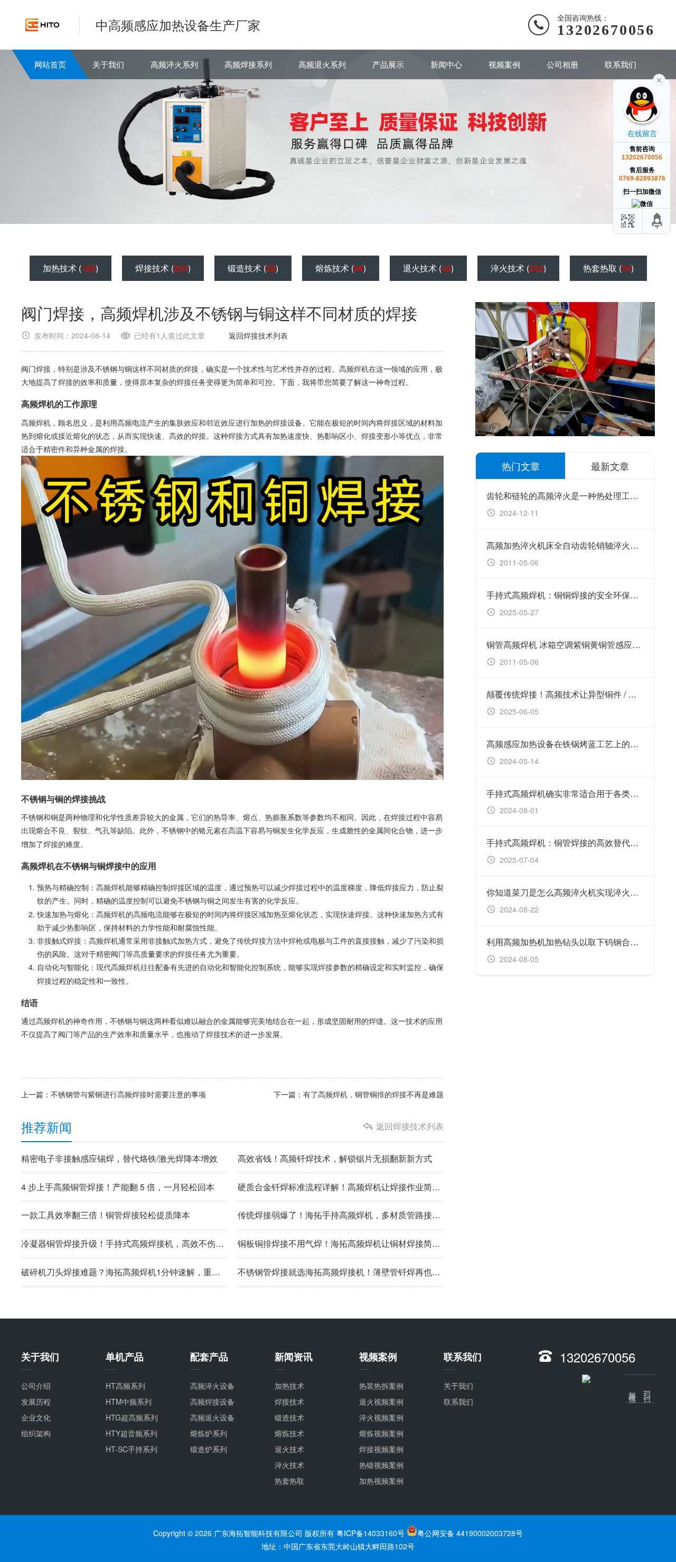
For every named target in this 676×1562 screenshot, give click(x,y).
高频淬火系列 (174, 64)
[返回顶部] (657, 221)
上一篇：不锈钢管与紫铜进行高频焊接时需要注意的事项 (113, 1094)
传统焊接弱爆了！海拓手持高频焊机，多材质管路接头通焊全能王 (341, 1215)
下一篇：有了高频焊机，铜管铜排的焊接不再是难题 (359, 1094)
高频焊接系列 (248, 64)
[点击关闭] (659, 79)
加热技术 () (70, 268)
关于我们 (108, 64)
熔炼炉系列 (208, 1433)
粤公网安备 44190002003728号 (470, 1533)
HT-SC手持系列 (131, 1449)
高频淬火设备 (212, 1385)
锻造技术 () (253, 268)
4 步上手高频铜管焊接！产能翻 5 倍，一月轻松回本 (117, 1187)
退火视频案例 (381, 1401)
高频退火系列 (322, 64)
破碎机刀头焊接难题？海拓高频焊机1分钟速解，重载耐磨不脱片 (124, 1272)
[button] (527, 432)
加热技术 (289, 1385)
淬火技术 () (518, 268)
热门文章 (521, 466)
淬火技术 (289, 1465)
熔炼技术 (289, 1433)
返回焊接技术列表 (258, 335)
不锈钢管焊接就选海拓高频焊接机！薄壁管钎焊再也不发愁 (341, 1272)
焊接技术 (289, 1401)
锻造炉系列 (208, 1449)
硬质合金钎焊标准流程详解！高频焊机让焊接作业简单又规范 (341, 1187)
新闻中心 (446, 64)
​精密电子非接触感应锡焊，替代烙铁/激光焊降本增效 (119, 1158)
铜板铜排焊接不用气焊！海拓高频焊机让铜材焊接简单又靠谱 (341, 1243)
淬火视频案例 (381, 1417)
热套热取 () (608, 268)
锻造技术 (289, 1417)
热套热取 (289, 1480)
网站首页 (50, 64)
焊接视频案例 (381, 1449)
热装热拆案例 (381, 1385)
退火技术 (289, 1449)
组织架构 (36, 1433)
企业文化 (36, 1417)
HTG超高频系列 (132, 1417)
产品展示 (388, 64)
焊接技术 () (163, 268)
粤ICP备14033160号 (371, 1533)
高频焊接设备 (212, 1401)
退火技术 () (428, 268)
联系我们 (620, 64)
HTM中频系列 (129, 1401)
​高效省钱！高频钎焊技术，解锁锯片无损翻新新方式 (335, 1158)
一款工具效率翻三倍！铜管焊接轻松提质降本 (105, 1215)
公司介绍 (36, 1385)
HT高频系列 (125, 1385)
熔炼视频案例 (381, 1433)
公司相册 (562, 64)
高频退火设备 (212, 1417)
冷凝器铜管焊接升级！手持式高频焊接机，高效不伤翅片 (124, 1243)
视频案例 (504, 64)
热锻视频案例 (381, 1465)
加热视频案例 (381, 1480)
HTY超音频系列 (131, 1433)
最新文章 (610, 466)
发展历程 (36, 1401)
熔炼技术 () (340, 268)
